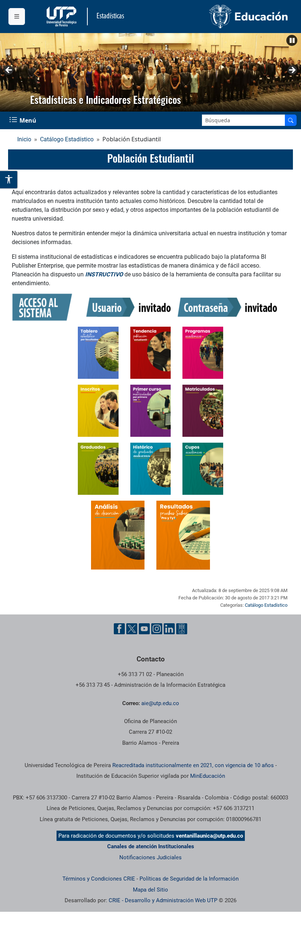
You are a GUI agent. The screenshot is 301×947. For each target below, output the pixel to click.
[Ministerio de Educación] (222, 16)
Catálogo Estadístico (67, 139)
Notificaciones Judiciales (150, 857)
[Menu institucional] (16, 16)
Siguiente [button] (291, 70)
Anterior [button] (9, 70)
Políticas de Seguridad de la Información (189, 878)
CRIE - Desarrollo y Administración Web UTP (163, 900)
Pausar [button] (291, 40)
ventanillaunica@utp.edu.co (209, 835)
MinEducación (207, 776)
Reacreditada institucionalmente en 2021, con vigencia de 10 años (193, 765)
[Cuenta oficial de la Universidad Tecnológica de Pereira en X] (131, 628)
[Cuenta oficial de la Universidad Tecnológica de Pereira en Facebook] (119, 628)
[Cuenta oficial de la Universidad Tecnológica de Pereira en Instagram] (156, 628)
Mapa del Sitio (150, 889)
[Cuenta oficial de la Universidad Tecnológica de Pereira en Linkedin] (169, 628)
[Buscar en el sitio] (291, 120)
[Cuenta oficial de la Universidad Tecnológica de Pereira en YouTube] (144, 628)
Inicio (24, 139)
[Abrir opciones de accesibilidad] (9, 179)
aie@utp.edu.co (160, 703)
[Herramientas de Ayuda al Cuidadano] (181, 628)
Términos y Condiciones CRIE (98, 878)
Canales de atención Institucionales (150, 846)
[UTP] (62, 16)
